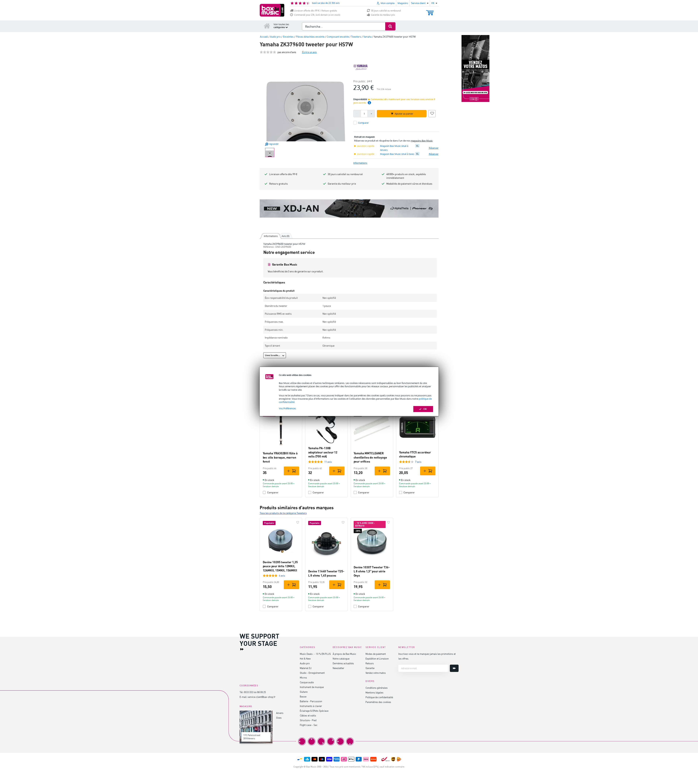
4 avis (282, 575)
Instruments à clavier (311, 705)
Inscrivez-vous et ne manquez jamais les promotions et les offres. (427, 656)
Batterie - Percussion (311, 701)
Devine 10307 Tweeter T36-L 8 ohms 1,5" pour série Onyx (372, 571)
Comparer (272, 492)
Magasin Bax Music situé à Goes (397, 153)
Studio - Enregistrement (312, 672)
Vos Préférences (287, 408)
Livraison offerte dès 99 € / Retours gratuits (315, 10)
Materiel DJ (305, 668)
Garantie (370, 668)
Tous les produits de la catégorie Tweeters (283, 513)
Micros (303, 677)
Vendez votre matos (376, 672)
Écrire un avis (309, 52)
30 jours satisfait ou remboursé (386, 10)
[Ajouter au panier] (291, 471)
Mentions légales (374, 692)
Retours (370, 663)
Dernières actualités (343, 663)
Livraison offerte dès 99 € (283, 174)
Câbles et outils (308, 715)
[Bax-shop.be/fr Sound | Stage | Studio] (272, 10)
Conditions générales (377, 687)
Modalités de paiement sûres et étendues (409, 183)
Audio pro (305, 663)
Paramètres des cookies (378, 701)
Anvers (279, 712)
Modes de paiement (376, 653)
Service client (376, 647)
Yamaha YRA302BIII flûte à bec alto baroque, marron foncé (280, 457)
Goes (279, 717)
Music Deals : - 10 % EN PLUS (315, 653)
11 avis (328, 461)
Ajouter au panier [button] (404, 113)
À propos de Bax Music (344, 653)
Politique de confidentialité (379, 697)
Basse (303, 696)
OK (425, 408)
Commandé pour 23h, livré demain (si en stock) (317, 14)
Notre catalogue (341, 658)
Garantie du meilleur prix (383, 14)
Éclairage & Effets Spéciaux (314, 710)
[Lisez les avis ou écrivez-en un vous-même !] (268, 52)
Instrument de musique (312, 687)
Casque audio (307, 682)
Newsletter (338, 668)
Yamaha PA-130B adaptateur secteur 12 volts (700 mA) (323, 452)
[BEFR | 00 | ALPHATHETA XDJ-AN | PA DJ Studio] (349, 208)
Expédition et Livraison (377, 658)
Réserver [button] (434, 147)
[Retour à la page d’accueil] (267, 25)
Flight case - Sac (309, 724)
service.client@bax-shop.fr (261, 696)
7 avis (418, 461)
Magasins (403, 3)
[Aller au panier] (430, 11)
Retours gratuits (278, 183)
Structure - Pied (308, 720)
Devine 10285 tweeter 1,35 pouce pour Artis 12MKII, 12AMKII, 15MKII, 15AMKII (280, 566)
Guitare (303, 691)
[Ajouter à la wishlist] (432, 113)
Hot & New (305, 658)
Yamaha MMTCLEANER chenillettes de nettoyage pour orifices (370, 457)
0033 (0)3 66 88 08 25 (255, 692)
